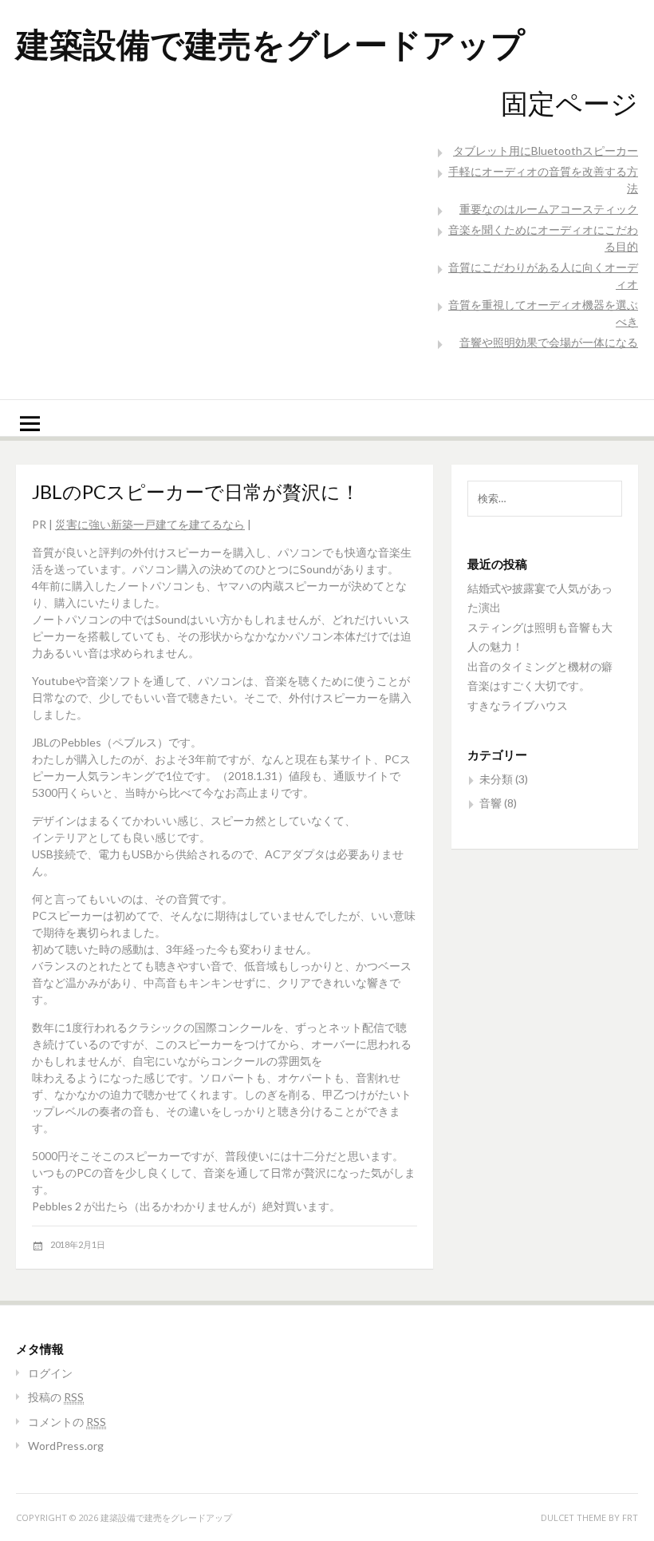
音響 (490, 803)
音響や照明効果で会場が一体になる (548, 342)
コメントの (67, 1421)
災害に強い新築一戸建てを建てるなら (150, 524)
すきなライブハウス (517, 705)
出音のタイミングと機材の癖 (540, 666)
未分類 (496, 779)
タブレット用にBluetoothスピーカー (545, 150)
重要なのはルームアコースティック (548, 209)
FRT (630, 1517)
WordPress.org (66, 1445)
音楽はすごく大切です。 (528, 685)
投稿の (56, 1397)
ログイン (50, 1373)
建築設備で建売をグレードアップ (270, 43)
